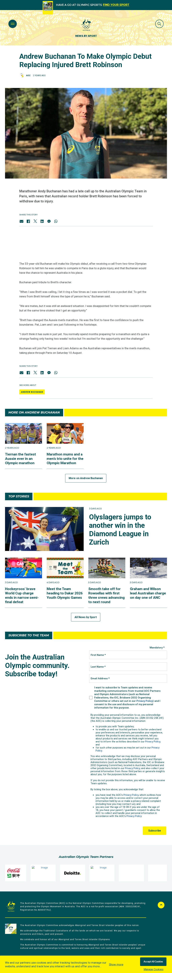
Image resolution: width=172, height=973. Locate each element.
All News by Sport (86, 617)
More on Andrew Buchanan (86, 478)
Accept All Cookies (153, 962)
